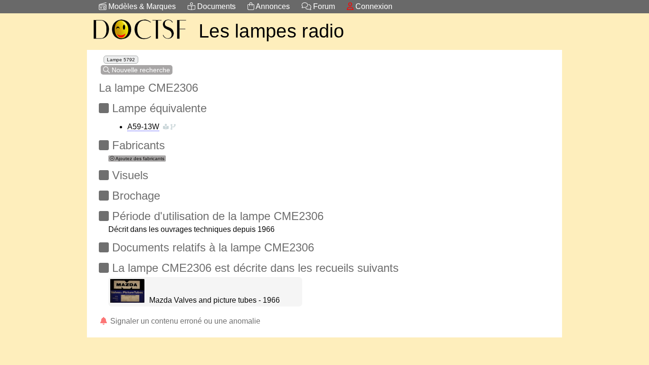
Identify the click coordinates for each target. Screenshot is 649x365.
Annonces (272, 6)
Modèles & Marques (141, 6)
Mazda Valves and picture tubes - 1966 (214, 300)
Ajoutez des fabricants (139, 158)
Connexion (372, 6)
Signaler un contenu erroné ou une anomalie (184, 321)
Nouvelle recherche (140, 70)
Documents (215, 6)
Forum (323, 6)
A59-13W (143, 127)
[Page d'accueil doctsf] (139, 41)
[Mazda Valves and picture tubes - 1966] (127, 300)
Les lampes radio (271, 30)
